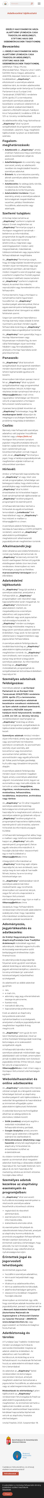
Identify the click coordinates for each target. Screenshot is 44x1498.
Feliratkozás (9, 1474)
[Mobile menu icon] (39, 3)
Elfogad (7, 1494)
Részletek (6, 1489)
